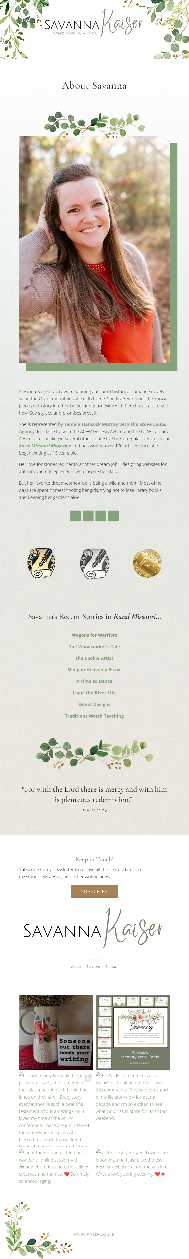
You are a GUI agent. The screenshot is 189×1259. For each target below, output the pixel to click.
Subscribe (94, 891)
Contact (111, 967)
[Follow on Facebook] (75, 516)
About (76, 967)
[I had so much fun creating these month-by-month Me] (133, 1032)
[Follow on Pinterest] (113, 516)
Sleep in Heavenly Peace (94, 669)
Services (93, 967)
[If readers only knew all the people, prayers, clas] (56, 1109)
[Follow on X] (88, 516)
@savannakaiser (94, 1234)
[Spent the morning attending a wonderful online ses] (56, 1186)
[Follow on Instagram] (100, 516)
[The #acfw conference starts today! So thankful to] (133, 1109)
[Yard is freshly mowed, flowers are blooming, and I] (133, 1186)
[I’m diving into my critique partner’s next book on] (56, 1032)
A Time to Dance (94, 681)
